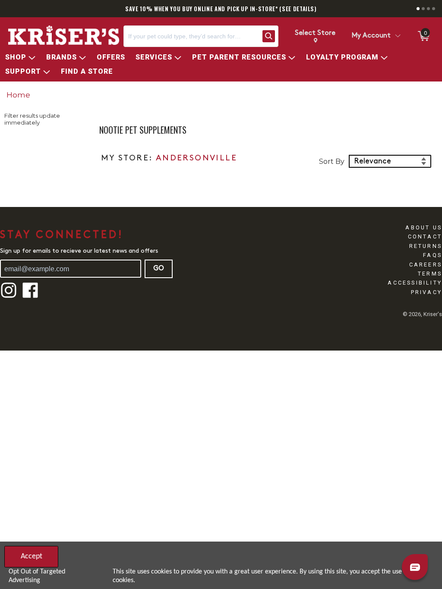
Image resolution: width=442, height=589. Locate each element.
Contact (425, 236)
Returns (425, 246)
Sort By (331, 161)
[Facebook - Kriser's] (30, 297)
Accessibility (415, 282)
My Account (371, 35)
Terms (430, 273)
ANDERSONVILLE (196, 158)
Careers (425, 264)
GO (158, 268)
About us (423, 227)
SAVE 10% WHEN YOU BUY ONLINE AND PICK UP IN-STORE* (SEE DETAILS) (221, 8)
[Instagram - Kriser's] (8, 297)
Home (18, 94)
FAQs (432, 255)
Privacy (426, 292)
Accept (31, 556)
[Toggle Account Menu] (397, 36)
